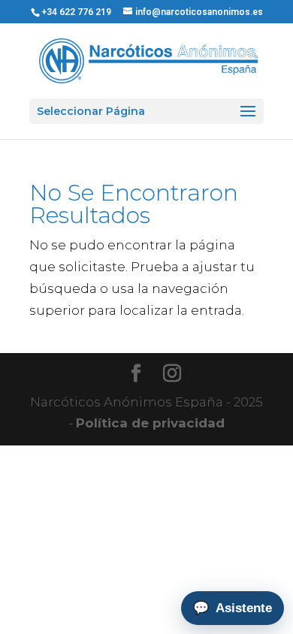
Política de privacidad (150, 422)
